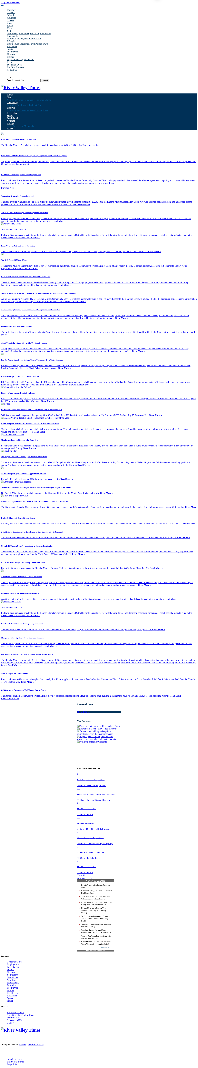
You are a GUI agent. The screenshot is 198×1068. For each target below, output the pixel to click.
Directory (11, 10)
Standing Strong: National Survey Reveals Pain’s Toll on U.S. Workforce (96, 931)
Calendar (11, 12)
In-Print (10, 990)
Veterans (11, 54)
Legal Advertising (15, 59)
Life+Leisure (13, 44)
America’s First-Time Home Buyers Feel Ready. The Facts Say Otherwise (96, 903)
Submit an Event (14, 64)
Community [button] (12, 36)
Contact (10, 23)
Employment (23, 38)
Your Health (12, 33)
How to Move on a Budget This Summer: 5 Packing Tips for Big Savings (93, 910)
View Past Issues (83, 721)
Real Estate (12, 46)
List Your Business (15, 67)
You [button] (9, 31)
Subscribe (11, 15)
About (10, 25)
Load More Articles (10, 698)
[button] (5, 188)
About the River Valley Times (20, 1015)
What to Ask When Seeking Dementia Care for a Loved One (96, 937)
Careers (10, 20)
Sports (10, 49)
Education (11, 38)
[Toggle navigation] (2, 5)
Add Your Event (84, 878)
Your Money (45, 33)
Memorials (29, 59)
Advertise (11, 18)
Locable (22, 1044)
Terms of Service (14, 1017)
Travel (45, 44)
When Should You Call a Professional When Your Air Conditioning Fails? (96, 943)
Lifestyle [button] (11, 41)
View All (81, 875)
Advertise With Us (15, 1012)
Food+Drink (12, 51)
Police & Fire (35, 38)
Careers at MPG (14, 1020)
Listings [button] (10, 57)
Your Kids (34, 33)
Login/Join (12, 70)
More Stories (105, 947)
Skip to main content (10, 2)
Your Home (24, 33)
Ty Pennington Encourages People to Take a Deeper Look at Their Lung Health (95, 918)
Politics (38, 44)
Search (10, 80)
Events (10, 62)
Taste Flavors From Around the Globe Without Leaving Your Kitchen (95, 897)
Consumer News (27, 44)
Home (10, 28)
